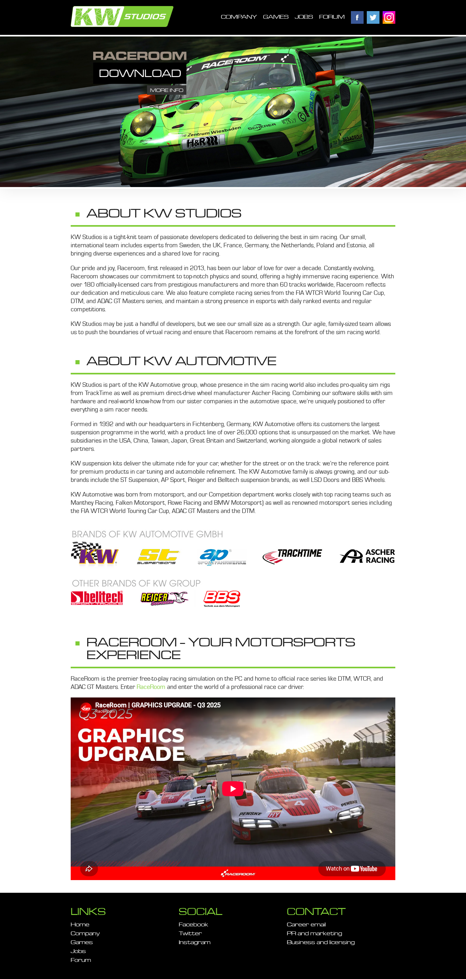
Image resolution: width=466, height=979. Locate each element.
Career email (306, 925)
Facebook (357, 17)
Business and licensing (321, 942)
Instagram (389, 17)
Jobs (304, 17)
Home (80, 925)
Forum (332, 17)
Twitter (373, 17)
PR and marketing (314, 934)
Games (275, 17)
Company (239, 17)
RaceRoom (152, 687)
